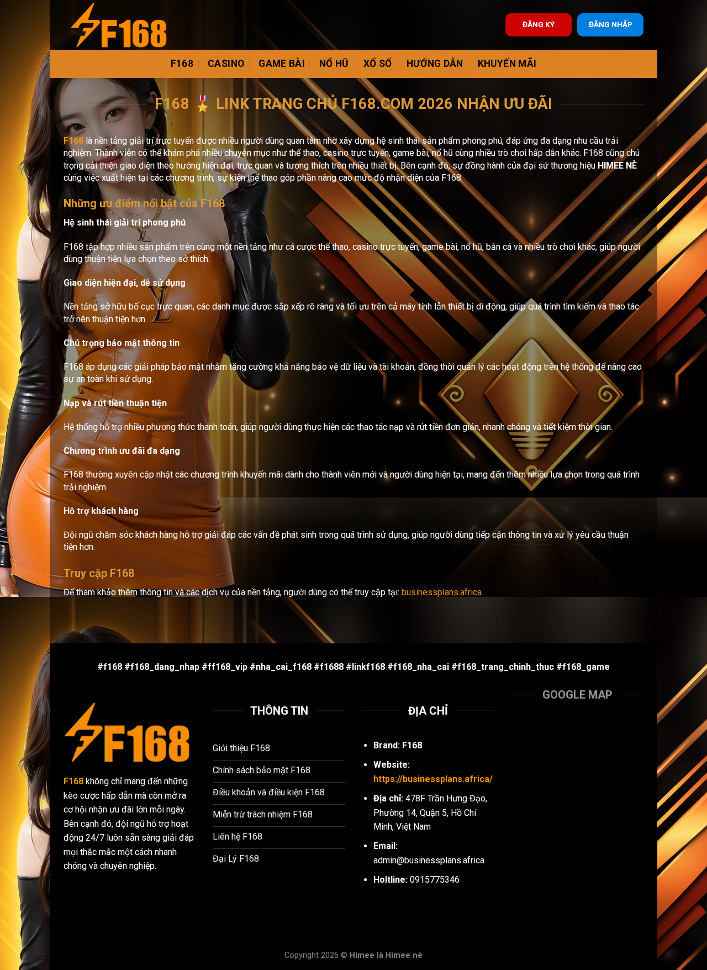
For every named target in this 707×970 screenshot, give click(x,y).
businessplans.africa (442, 592)
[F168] (119, 25)
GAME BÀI (281, 63)
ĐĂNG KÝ (539, 24)
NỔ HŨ (334, 63)
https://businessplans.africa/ (433, 779)
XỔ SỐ (377, 63)
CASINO (226, 63)
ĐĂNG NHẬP (610, 24)
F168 (182, 63)
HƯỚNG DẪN (435, 63)
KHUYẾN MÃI (507, 63)
